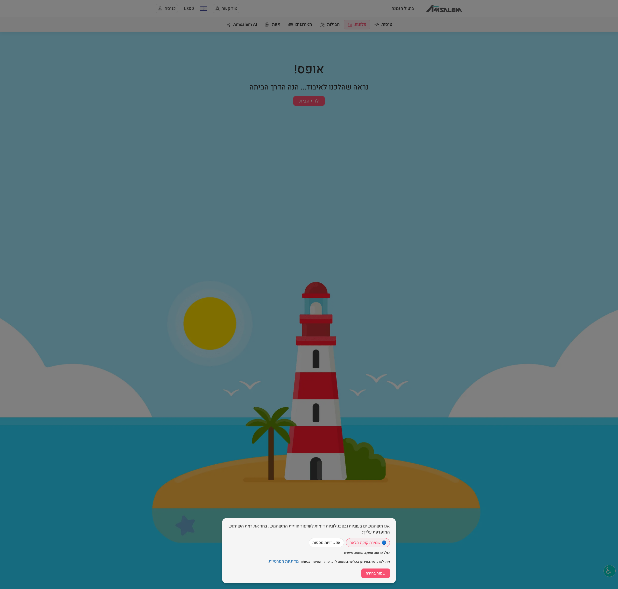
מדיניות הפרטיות (284, 561)
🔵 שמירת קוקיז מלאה (368, 543)
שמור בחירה (376, 573)
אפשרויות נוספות (326, 543)
